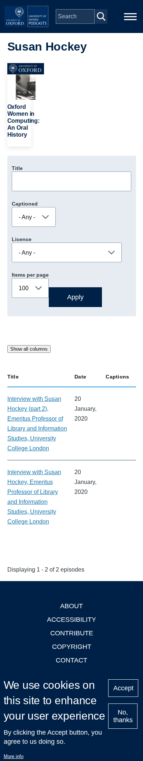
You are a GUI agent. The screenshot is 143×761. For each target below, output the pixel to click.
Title (17, 168)
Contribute (71, 633)
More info (13, 756)
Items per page (30, 275)
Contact (71, 660)
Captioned (25, 204)
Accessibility (71, 619)
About (71, 606)
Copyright (71, 646)
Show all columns (29, 349)
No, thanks (123, 716)
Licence (22, 239)
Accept (123, 688)
